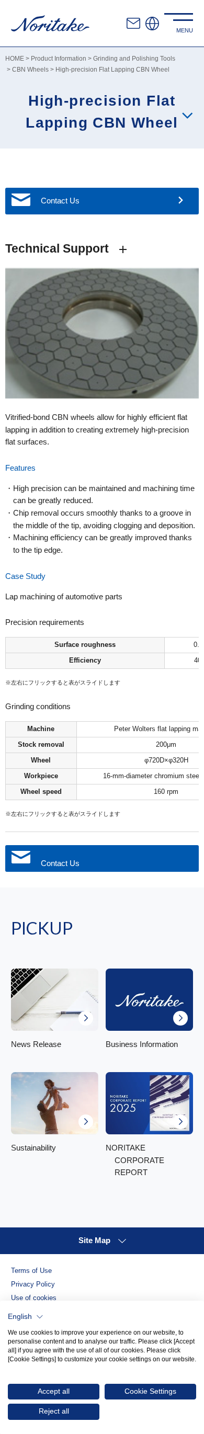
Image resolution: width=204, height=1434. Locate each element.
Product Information (58, 58)
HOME (14, 58)
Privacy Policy (33, 1284)
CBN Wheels (30, 69)
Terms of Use (31, 1270)
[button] (25, 1317)
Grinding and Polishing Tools (134, 58)
